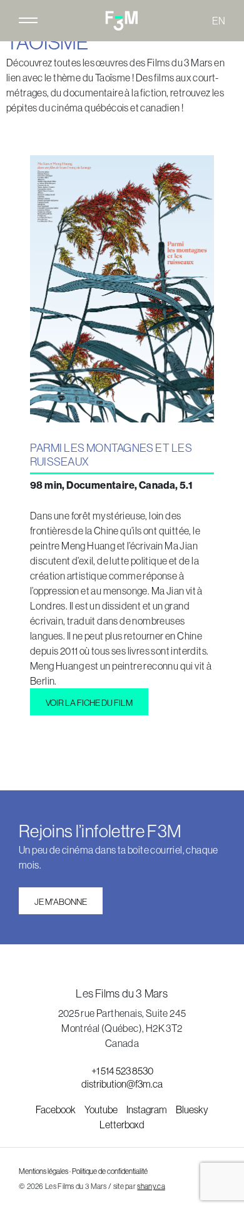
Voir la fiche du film (89, 703)
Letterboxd (122, 1124)
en (218, 20)
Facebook (56, 1109)
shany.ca (151, 1186)
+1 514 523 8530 (122, 1070)
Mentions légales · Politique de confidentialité (83, 1171)
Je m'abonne (60, 902)
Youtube (101, 1109)
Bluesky (192, 1109)
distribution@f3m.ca (122, 1083)
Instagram (147, 1109)
